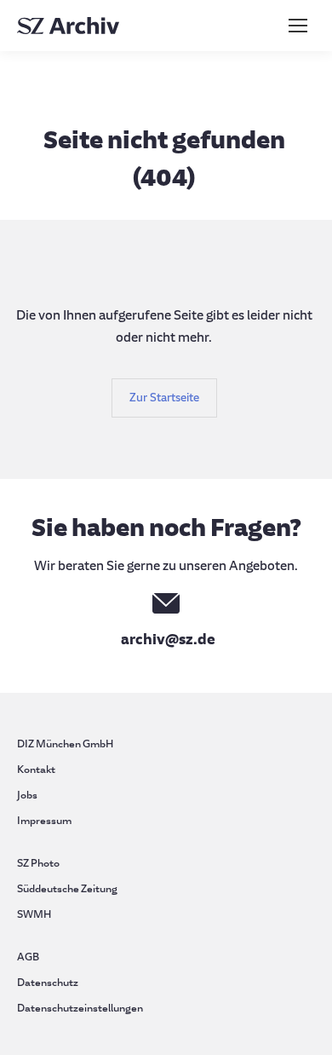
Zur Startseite (164, 397)
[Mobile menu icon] (298, 26)
